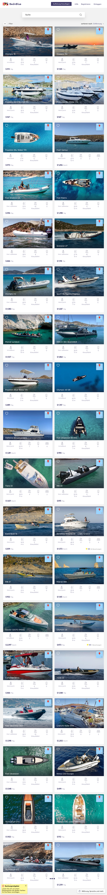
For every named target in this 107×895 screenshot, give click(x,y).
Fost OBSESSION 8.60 (67, 869)
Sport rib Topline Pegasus (68, 294)
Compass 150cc (12, 677)
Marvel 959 (62, 582)
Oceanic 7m (62, 54)
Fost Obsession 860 (14, 725)
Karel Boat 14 (11, 534)
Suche (28, 15)
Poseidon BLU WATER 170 (17, 102)
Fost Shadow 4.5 (12, 198)
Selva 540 (9, 246)
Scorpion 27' (62, 246)
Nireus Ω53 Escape (65, 773)
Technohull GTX (12, 821)
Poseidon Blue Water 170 (16, 390)
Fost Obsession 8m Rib (67, 438)
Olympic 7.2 (10, 294)
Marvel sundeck (12, 342)
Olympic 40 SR (63, 390)
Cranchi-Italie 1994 (65, 725)
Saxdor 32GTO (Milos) (15, 629)
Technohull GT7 (12, 869)
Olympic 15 (10, 54)
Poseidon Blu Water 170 (67, 102)
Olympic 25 (62, 629)
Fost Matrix (62, 198)
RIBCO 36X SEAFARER (67, 342)
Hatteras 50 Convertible (16, 438)
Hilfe (76, 4)
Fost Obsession (12, 773)
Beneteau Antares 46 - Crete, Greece (73, 534)
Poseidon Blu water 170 (67, 821)
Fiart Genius (62, 150)
